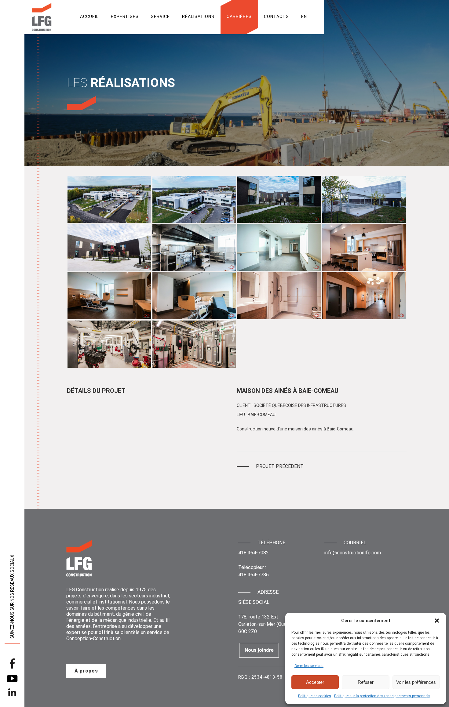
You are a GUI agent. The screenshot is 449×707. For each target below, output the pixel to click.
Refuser (366, 682)
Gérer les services (308, 666)
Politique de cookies (314, 696)
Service (160, 16)
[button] (437, 621)
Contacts (276, 16)
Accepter (315, 682)
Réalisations (198, 16)
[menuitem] (304, 16)
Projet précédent (280, 466)
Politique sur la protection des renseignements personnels (382, 696)
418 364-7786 (253, 575)
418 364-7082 (253, 553)
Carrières (239, 16)
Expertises (125, 16)
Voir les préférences (416, 682)
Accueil (89, 16)
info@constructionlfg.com (352, 553)
